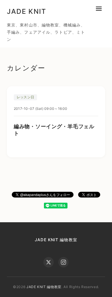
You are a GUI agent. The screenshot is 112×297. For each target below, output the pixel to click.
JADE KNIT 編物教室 (56, 239)
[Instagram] (63, 262)
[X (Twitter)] (48, 262)
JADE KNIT (26, 11)
